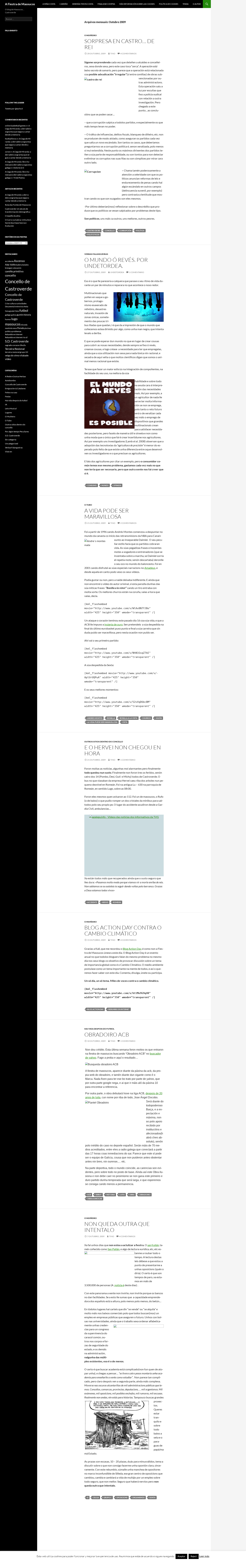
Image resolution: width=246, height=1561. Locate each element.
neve (15, 328)
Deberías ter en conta (82, 4)
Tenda (185, 4)
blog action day (95, 1009)
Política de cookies (168, 4)
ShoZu (23, 345)
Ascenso (19, 261)
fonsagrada (9, 311)
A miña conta (49, 4)
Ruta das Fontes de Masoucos (18, 205)
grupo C (108, 1497)
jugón (158, 718)
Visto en (8, 451)
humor (8, 319)
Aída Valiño (10, 264)
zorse (7, 151)
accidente (92, 902)
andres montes (94, 718)
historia (110, 1194)
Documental (10, 306)
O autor (197, 4)
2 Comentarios (128, 523)
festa (26, 306)
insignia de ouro (113, 624)
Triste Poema (19, 177)
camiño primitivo (14, 271)
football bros (10, 138)
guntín (20, 314)
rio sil (25, 337)
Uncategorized (11, 443)
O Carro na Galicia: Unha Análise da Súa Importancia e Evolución (18, 223)
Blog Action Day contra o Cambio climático (122, 930)
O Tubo (88, 505)
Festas (8, 396)
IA (6, 404)
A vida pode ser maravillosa (106, 513)
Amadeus (149, 567)
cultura (13, 303)
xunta (152, 1497)
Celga (96, 1497)
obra (132, 1194)
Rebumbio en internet (119, 1009)
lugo (14, 319)
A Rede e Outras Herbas (15, 376)
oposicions (122, 1497)
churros (146, 718)
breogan (8, 268)
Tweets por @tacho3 (14, 108)
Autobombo (10, 380)
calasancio (17, 268)
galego (8, 315)
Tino (112, 53)
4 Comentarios (128, 53)
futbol (23, 310)
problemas (16, 331)
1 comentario (136, 272)
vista (124, 722)
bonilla (111, 718)
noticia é (119, 1285)
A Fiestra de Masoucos (20, 4)
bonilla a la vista (128, 718)
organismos (138, 1497)
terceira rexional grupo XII (16, 352)
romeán (117, 902)
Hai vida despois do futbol (99, 1029)
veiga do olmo (12, 355)
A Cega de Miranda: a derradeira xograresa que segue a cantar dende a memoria (18, 154)
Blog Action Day (132, 948)
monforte (9, 328)
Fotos (17, 311)
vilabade (24, 355)
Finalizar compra (106, 4)
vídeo (8, 358)
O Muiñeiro (90, 35)
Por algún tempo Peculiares (17, 431)
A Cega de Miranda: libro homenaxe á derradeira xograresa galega (18, 164)
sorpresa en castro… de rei (119, 44)
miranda (24, 325)
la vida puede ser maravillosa (102, 722)
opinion (117, 485)
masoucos (12, 324)
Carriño (64, 4)
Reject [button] (194, 1556)
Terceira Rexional (15, 348)
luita (122, 1194)
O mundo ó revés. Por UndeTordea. (116, 262)
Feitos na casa (11, 392)
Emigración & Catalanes (15, 388)
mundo (105, 485)
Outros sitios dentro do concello (103, 741)
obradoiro (144, 1194)
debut (99, 1194)
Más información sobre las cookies (137, 4)
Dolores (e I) (18, 167)
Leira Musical (11, 408)
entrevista (19, 306)
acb (89, 1194)
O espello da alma (12, 216)
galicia (13, 315)
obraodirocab (94, 1199)
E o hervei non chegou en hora (122, 750)
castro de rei (93, 230)
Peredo (20, 328)
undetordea (117, 272)
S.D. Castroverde (17, 341)
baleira (19, 264)
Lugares (8, 412)
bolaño (25, 264)
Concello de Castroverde (16, 384)
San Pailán (113, 1249)
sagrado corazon (12, 345)
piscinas (27, 328)
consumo (92, 485)
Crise (7, 303)
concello (110, 230)
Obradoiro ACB (106, 1034)
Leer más (204, 1556)
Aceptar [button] (181, 1556)
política (140, 230)
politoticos (93, 234)
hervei (105, 902)
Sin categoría (10, 439)
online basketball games (15, 125)
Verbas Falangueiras (96, 254)
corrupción (125, 230)
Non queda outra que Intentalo (117, 1226)
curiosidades (21, 303)
